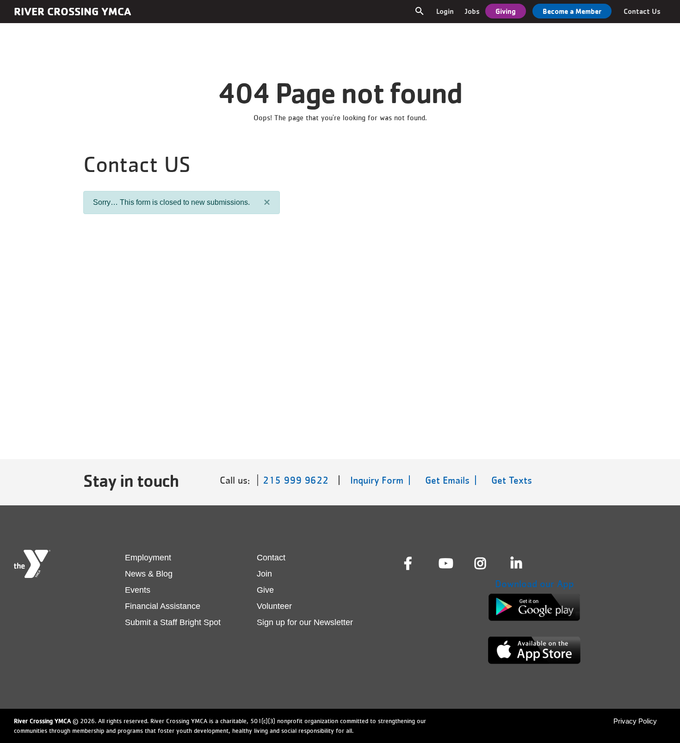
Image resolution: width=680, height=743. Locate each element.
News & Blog (149, 573)
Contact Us (642, 11)
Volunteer (274, 606)
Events (137, 590)
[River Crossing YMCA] (32, 564)
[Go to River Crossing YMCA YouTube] (445, 563)
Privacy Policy (635, 721)
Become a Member (572, 11)
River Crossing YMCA (72, 11)
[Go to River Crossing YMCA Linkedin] (517, 563)
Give (265, 590)
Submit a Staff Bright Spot (173, 622)
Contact (271, 557)
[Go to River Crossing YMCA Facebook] (408, 563)
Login (445, 11)
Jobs (472, 11)
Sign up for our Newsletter (305, 622)
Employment (148, 557)
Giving (505, 11)
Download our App (534, 583)
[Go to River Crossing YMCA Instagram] (481, 563)
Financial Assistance (162, 606)
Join (264, 573)
